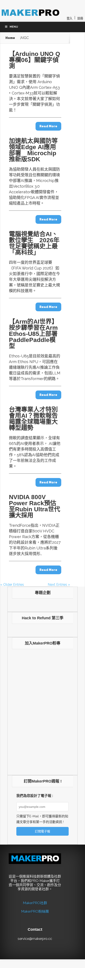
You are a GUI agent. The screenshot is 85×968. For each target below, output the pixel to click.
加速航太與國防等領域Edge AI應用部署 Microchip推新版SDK (33, 150)
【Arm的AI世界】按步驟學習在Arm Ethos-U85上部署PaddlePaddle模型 (33, 333)
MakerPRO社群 (35, 903)
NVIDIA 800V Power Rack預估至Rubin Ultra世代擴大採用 (34, 506)
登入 (69, 18)
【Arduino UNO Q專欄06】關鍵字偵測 (34, 60)
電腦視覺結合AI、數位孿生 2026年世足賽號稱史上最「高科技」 (34, 243)
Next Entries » (59, 584)
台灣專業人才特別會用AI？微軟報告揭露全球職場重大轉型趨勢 (33, 418)
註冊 (80, 18)
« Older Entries (12, 584)
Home (10, 38)
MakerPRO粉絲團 (35, 911)
